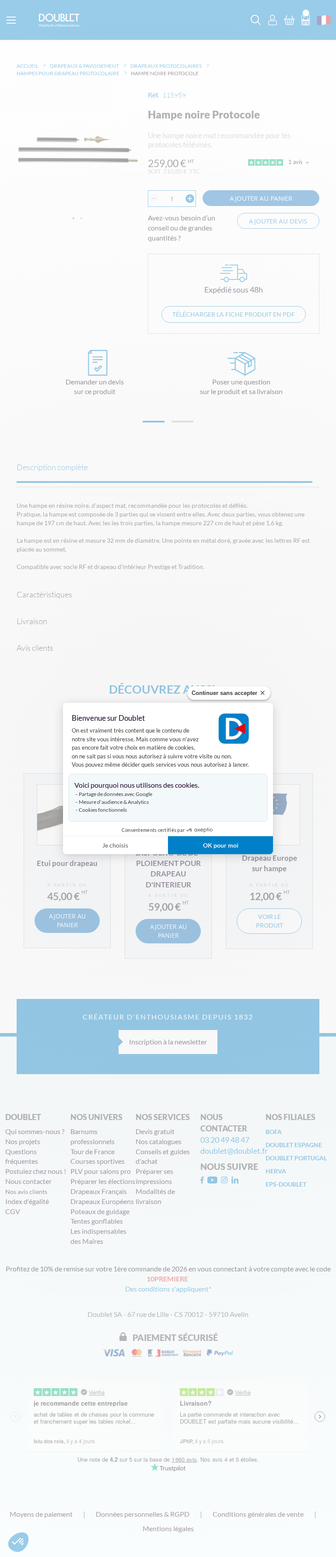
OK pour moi (220, 845)
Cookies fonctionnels (103, 809)
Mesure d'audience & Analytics (114, 802)
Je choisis (115, 845)
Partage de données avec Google (115, 794)
